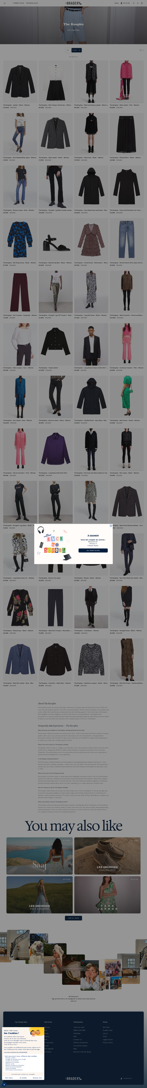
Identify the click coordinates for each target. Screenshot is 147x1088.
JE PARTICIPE (93, 550)
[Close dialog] (111, 526)
